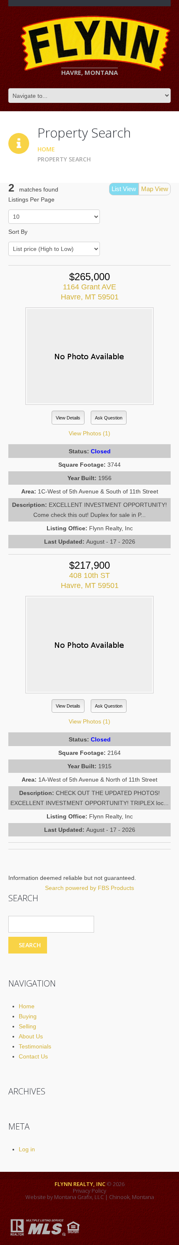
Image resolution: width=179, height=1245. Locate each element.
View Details (68, 417)
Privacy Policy (89, 1190)
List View (124, 188)
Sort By (17, 231)
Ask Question (108, 417)
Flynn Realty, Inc (80, 1184)
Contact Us (33, 1056)
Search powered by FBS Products (89, 888)
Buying (28, 1016)
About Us (31, 1036)
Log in (27, 1149)
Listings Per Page (31, 199)
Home (46, 149)
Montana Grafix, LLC (79, 1197)
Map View (154, 188)
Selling (27, 1026)
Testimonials (35, 1046)
